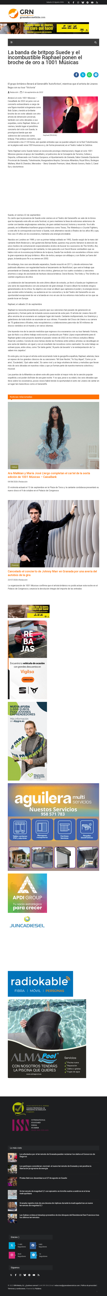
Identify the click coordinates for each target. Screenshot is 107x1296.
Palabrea (38, 1289)
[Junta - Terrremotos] (53, 611)
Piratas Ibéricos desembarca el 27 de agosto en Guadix (43, 1178)
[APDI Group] (53, 893)
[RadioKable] (53, 984)
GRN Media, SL (19, 1285)
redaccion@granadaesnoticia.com (67, 1285)
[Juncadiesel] (53, 922)
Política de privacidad (88, 1285)
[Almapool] (53, 1038)
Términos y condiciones (16, 1289)
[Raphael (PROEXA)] (70, 114)
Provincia (15, 565)
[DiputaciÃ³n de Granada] (53, 741)
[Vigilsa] (53, 660)
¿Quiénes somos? (31, 1285)
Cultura (14, 467)
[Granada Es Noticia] (27, 14)
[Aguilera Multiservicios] (53, 827)
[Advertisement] (53, 192)
